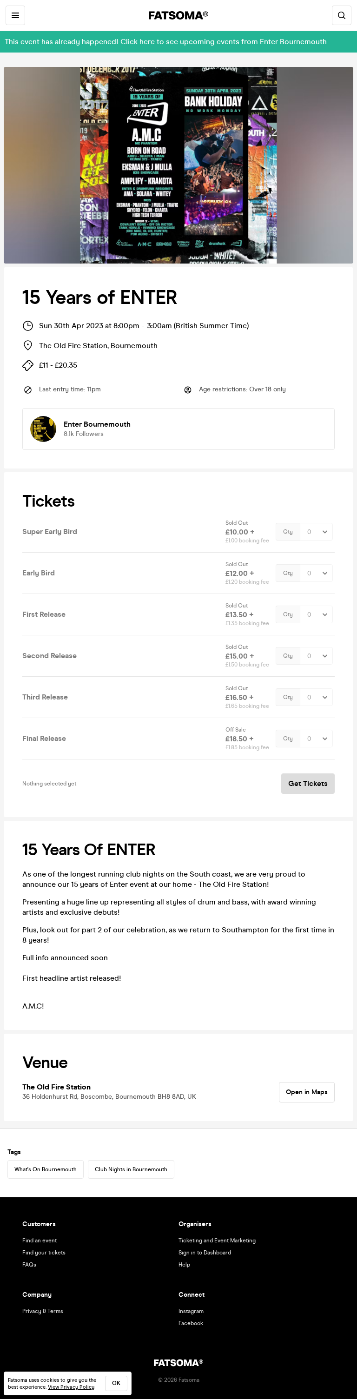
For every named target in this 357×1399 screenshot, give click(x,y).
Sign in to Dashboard (204, 1252)
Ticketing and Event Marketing (217, 1240)
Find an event (39, 1240)
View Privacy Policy (71, 1387)
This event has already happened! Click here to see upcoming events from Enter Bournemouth (166, 41)
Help (184, 1264)
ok (116, 1383)
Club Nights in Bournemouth (131, 1169)
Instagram (191, 1311)
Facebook (190, 1323)
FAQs (29, 1264)
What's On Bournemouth (45, 1169)
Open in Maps (307, 1092)
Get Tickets (308, 783)
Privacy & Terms (42, 1311)
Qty (288, 531)
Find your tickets (44, 1252)
